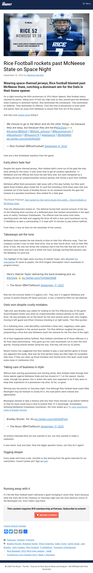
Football (21, 540)
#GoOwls (61, 127)
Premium (30, 540)
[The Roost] (7, 3)
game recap (73, 544)
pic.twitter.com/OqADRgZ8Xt (23, 138)
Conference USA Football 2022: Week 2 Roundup (31, 555)
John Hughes (18, 547)
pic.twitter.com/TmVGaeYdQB (39, 277)
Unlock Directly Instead (15, 526)
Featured (11, 540)
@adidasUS (48, 134)
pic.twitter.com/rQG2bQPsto (51, 419)
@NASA (23, 131)
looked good (24, 115)
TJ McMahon (46, 547)
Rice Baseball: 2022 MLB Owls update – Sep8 (29, 551)
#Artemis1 (13, 131)
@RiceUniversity (61, 131)
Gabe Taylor (61, 544)
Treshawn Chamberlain (64, 547)
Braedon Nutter (30, 544)
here (45, 461)
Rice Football (32, 547)
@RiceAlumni (14, 134)
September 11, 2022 (52, 285)
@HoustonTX (31, 134)
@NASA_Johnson (40, 131)
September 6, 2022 (56, 146)
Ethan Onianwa (46, 544)
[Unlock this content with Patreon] (46, 517)
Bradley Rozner (14, 544)
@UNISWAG (64, 134)
